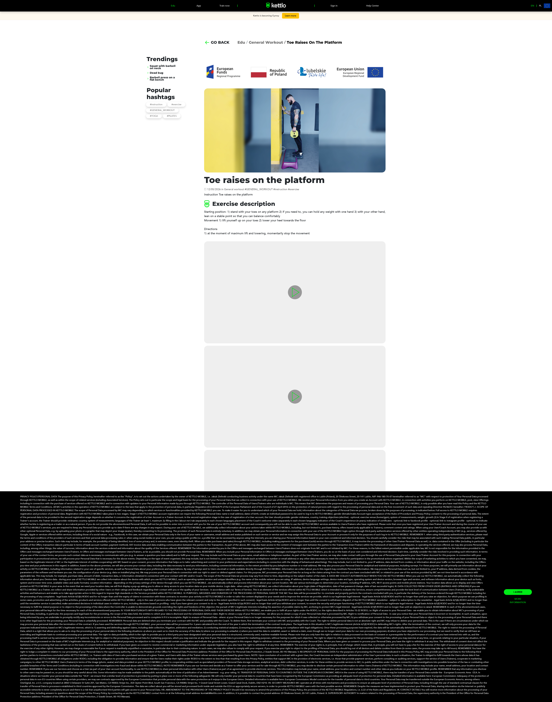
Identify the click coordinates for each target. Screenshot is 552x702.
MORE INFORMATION (518, 600)
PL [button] (540, 5)
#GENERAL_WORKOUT (162, 110)
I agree (517, 592)
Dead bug (156, 73)
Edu (241, 42)
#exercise (176, 104)
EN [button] (532, 5)
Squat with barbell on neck (163, 67)
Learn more (290, 15)
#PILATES (172, 116)
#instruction (156, 104)
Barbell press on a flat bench (162, 78)
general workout (266, 42)
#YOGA (154, 116)
